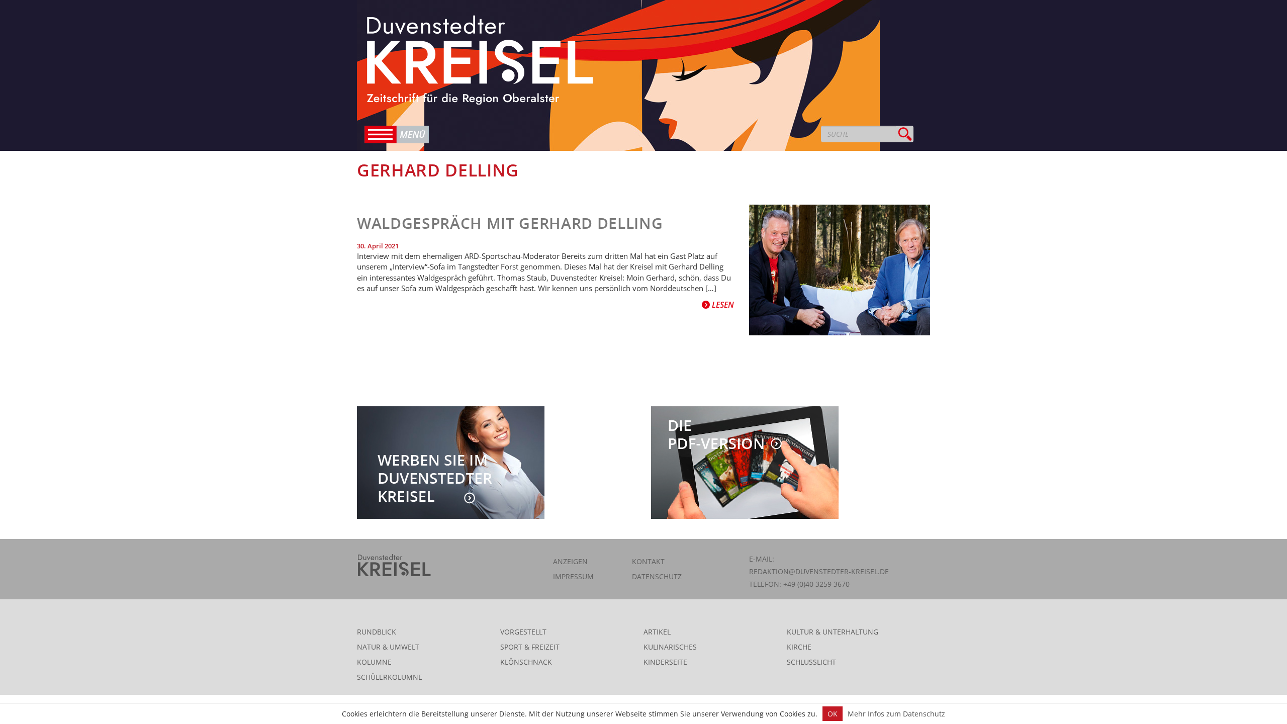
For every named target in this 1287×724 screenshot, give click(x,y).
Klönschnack (526, 662)
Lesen (722, 304)
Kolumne (374, 662)
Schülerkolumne (389, 677)
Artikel (657, 632)
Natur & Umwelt (388, 647)
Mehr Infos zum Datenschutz (896, 713)
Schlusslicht (811, 662)
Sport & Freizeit (530, 647)
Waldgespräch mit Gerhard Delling (510, 223)
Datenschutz (657, 576)
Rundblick (376, 632)
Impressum (573, 576)
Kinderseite (665, 662)
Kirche (799, 647)
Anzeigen (570, 561)
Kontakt (648, 561)
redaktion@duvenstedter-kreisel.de (819, 571)
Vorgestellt (523, 632)
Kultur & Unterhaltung (832, 632)
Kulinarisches (670, 647)
